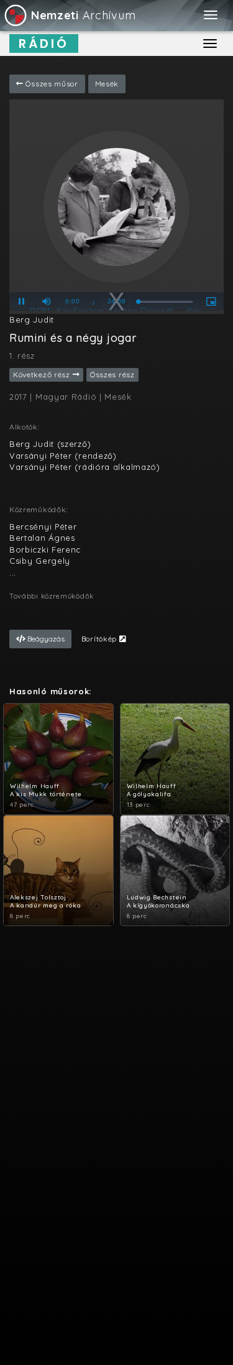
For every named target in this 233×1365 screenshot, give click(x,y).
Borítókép (100, 638)
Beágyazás (45, 638)
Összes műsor (51, 83)
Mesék (107, 83)
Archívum (83, 15)
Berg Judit (31, 319)
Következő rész (43, 374)
